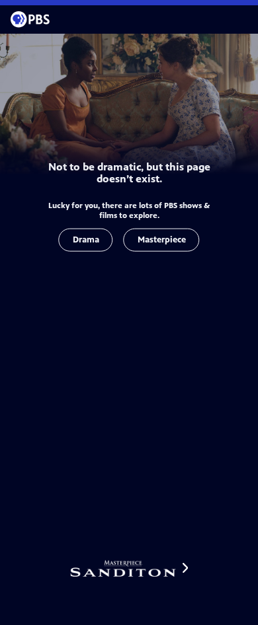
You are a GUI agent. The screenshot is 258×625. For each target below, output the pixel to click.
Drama (86, 240)
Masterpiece (162, 240)
